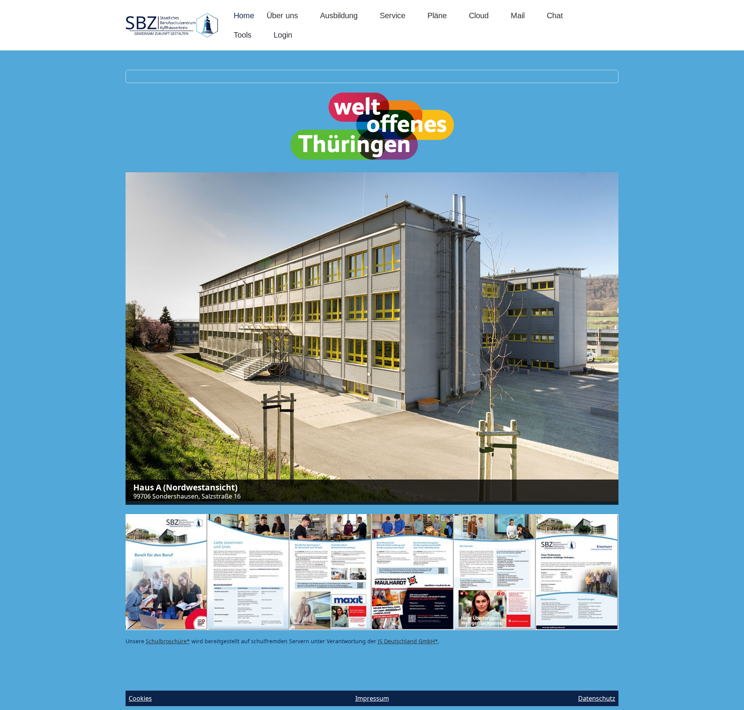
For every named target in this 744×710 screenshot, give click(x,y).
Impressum (372, 698)
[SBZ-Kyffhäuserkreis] (172, 25)
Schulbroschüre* (168, 641)
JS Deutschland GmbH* (408, 641)
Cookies (140, 698)
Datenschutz (596, 698)
